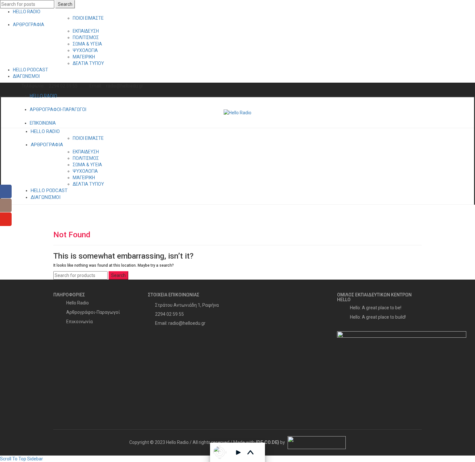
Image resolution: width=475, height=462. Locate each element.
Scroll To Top (13, 458)
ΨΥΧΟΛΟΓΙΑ (85, 50)
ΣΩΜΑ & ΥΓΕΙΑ (87, 43)
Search (65, 4)
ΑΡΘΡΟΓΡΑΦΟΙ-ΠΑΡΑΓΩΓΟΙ (58, 109)
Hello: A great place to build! (378, 317)
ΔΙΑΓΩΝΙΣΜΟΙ (26, 76)
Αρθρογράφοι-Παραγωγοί (93, 312)
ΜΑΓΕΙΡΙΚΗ (84, 56)
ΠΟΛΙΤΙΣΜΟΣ (86, 37)
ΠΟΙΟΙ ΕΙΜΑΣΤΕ (88, 18)
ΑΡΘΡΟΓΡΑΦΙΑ (28, 24)
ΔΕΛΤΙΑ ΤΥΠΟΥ (88, 63)
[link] (267, 442)
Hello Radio (77, 302)
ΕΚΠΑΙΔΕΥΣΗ (86, 31)
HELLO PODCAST (30, 69)
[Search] (452, 113)
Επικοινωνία (79, 321)
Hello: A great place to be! (375, 307)
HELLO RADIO (26, 11)
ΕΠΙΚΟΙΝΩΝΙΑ (43, 123)
